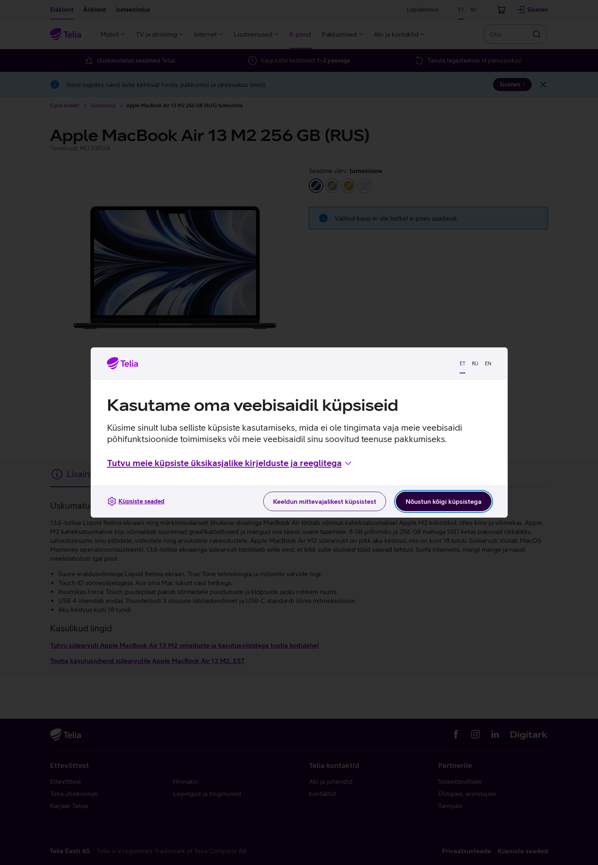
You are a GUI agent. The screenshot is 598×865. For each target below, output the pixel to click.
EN (488, 363)
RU (475, 363)
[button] (230, 463)
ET (462, 363)
